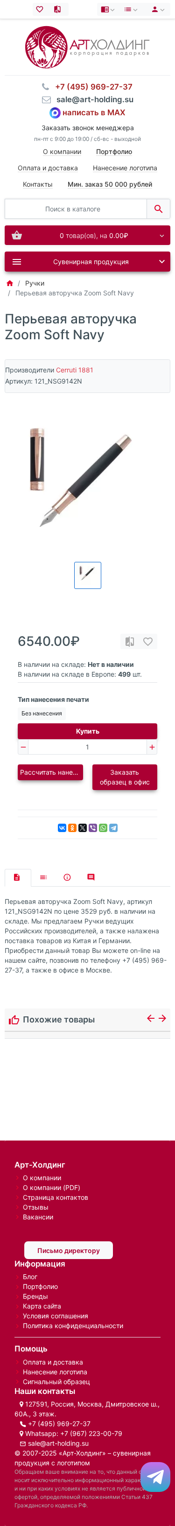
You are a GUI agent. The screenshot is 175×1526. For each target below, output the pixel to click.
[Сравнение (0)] (59, 9)
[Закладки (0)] (42, 9)
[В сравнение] (129, 641)
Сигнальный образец (56, 1382)
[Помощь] (108, 9)
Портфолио (40, 1286)
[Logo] (87, 46)
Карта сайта (42, 1306)
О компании (62, 151)
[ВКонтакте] (62, 828)
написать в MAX (94, 112)
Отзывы (36, 1207)
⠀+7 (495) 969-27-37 (91, 86)
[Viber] (93, 828)
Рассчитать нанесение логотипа (51, 772)
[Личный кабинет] (156, 9)
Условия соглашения (55, 1316)
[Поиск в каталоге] (158, 209)
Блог (30, 1277)
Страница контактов (55, 1197)
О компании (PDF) (51, 1187)
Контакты (38, 184)
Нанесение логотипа (125, 168)
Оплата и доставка (48, 168)
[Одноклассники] (72, 828)
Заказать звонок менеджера (88, 128)
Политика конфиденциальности (73, 1326)
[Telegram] (113, 828)
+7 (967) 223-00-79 (91, 1433)
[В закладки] (148, 641)
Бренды (35, 1296)
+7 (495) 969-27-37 (59, 1424)
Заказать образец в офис (125, 777)
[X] (82, 828)
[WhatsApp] (103, 828)
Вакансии (38, 1217)
